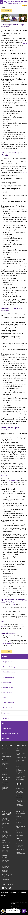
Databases (5, 771)
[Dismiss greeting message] (20, 909)
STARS (25, 44)
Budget (18, 816)
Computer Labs (20, 788)
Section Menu (6, 10)
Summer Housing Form (11, 480)
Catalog (4, 768)
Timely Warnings (21, 757)
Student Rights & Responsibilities (7, 875)
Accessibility (4, 892)
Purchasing (19, 835)
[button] (24, 911)
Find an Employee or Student (19, 845)
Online (20, 3)
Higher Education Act (6, 841)
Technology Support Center (20, 800)
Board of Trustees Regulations (5, 856)
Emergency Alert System (21, 753)
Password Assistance (19, 796)
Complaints (5, 879)
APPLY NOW (25, 5)
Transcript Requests (5, 783)
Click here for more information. (10, 476)
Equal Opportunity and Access (21, 826)
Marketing (5, 828)
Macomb (10, 3)
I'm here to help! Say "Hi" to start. (12, 911)
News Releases (6, 749)
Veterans (3, 895)
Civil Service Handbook (5, 871)
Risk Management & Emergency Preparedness (20, 771)
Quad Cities (15, 3)
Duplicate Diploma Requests (5, 788)
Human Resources (19, 831)
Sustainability (22, 892)
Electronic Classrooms (19, 792)
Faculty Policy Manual (6, 861)
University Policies (5, 851)
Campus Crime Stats (20, 765)
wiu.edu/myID (7, 644)
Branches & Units (5, 764)
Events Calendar (6, 756)
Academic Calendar (5, 752)
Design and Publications (5, 824)
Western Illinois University (18, 1)
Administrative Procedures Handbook (6, 866)
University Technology (19, 805)
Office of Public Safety (20, 749)
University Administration (20, 853)
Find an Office (20, 849)
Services (4, 774)
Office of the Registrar (6, 778)
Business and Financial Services (20, 821)
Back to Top (6, 651)
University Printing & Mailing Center (6, 819)
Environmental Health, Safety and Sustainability (20, 777)
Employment (13, 892)
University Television (5, 831)
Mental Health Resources (20, 761)
